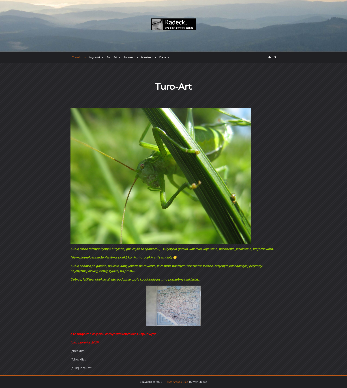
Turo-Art (77, 57)
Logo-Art (94, 57)
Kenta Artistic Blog (176, 381)
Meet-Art (147, 57)
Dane (162, 57)
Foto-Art (111, 57)
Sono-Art (129, 57)
